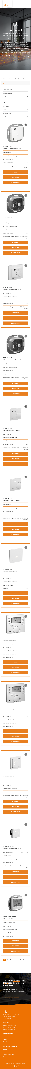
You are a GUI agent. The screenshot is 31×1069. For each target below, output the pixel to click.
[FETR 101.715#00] (15, 203)
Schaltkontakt (7, 113)
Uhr (15, 640)
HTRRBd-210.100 (7, 569)
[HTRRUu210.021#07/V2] (15, 903)
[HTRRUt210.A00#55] (15, 832)
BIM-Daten (15, 177)
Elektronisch (12, 148)
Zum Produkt (15, 182)
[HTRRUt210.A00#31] (15, 762)
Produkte (15, 78)
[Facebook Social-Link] (12, 1066)
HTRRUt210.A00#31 (8, 776)
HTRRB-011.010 (7, 428)
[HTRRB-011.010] (15, 414)
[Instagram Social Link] (14, 1066)
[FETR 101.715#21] (15, 274)
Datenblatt (15, 172)
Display (16, 571)
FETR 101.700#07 (7, 146)
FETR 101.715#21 (7, 287)
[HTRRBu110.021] (15, 624)
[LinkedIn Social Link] (19, 1066)
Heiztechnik (18, 148)
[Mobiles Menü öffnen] (29, 2)
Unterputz (5, 148)
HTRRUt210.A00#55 (8, 846)
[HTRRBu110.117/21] (15, 693)
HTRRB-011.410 (7, 498)
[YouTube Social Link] (16, 1066)
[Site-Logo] (7, 5)
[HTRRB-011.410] (15, 485)
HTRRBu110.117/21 (8, 707)
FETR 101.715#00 (7, 217)
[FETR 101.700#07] (15, 133)
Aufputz (11, 430)
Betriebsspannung (7, 93)
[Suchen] (25, 2)
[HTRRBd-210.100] (15, 555)
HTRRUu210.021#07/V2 (9, 917)
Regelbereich (6, 106)
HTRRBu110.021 (7, 638)
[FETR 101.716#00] (15, 344)
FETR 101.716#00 (7, 358)
